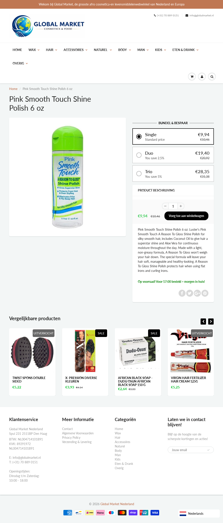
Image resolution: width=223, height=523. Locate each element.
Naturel (101, 50)
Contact (67, 429)
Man (141, 50)
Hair (49, 50)
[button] (173, 136)
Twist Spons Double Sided (29, 379)
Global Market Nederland (117, 504)
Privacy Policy (71, 437)
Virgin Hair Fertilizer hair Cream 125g (188, 379)
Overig (18, 63)
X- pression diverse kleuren (81, 379)
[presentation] (203, 321)
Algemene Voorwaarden (78, 433)
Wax (32, 50)
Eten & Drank (183, 50)
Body (122, 50)
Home (17, 50)
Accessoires (74, 50)
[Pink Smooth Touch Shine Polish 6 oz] (67, 176)
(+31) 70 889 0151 (168, 15)
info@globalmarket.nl (201, 15)
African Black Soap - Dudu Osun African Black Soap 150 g (135, 381)
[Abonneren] (208, 450)
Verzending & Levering (76, 442)
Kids (158, 50)
